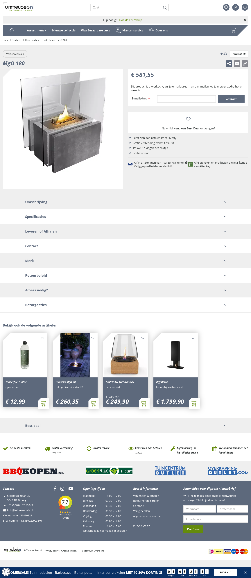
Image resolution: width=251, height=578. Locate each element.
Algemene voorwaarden (147, 516)
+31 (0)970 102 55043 (20, 505)
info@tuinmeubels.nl (20, 510)
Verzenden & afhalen (146, 495)
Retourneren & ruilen (146, 500)
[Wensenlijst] (245, 7)
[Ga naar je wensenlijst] (246, 7)
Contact (226, 7)
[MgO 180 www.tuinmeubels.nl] (63, 129)
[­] (55, 488)
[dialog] (6, 572)
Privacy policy (141, 525)
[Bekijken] (234, 30)
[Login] (235, 7)
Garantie (138, 506)
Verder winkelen (15, 54)
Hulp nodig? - (122, 20)
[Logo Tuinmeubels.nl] (18, 6)
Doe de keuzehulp (130, 20)
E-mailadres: (141, 99)
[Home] (11, 30)
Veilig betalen (141, 511)
